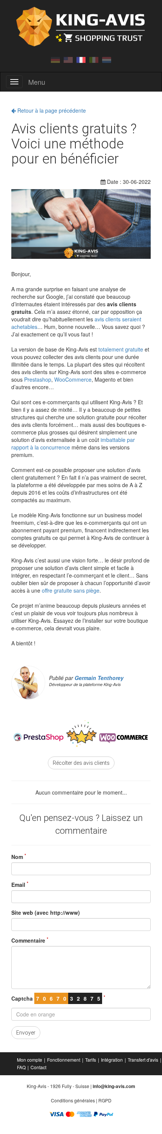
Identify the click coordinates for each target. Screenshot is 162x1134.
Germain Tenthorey (99, 678)
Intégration (112, 1059)
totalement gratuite (120, 349)
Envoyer (25, 1033)
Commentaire (29, 940)
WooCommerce (73, 379)
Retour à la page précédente (51, 110)
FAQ (21, 1067)
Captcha (58, 998)
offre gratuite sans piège (70, 590)
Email (19, 884)
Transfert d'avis (143, 1059)
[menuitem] (30, 1060)
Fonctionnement (63, 1059)
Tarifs (90, 1059)
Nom (18, 856)
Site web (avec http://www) (45, 912)
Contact (38, 1067)
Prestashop (37, 379)
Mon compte (29, 1059)
